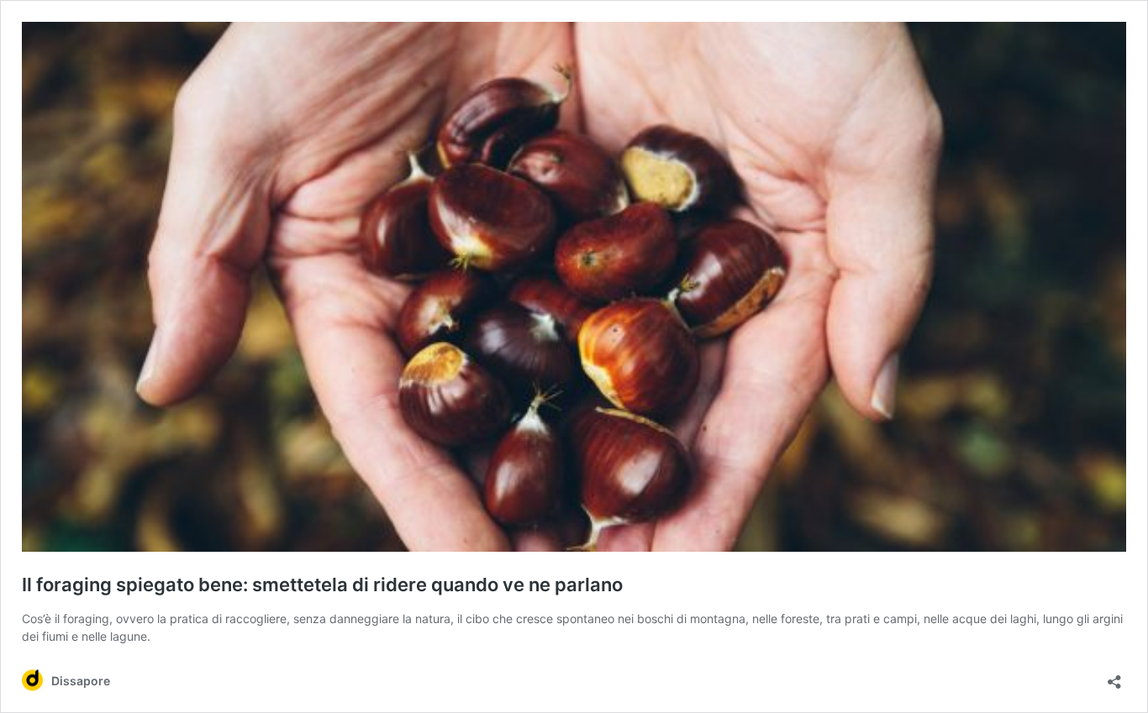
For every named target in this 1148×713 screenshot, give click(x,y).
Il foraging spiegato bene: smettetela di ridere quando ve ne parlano (322, 584)
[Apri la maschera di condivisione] (1114, 676)
